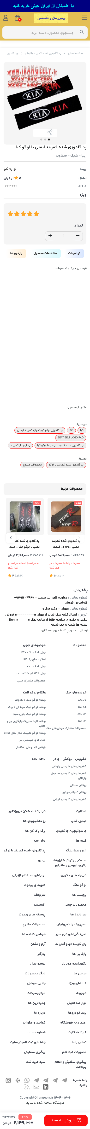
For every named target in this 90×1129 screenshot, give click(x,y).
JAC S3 (82, 714)
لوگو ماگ (79, 885)
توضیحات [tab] (74, 253)
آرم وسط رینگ (76, 850)
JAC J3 (82, 721)
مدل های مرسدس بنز (32, 740)
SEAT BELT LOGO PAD (71, 438)
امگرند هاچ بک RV (35, 659)
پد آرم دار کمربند (20, 445)
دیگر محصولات (35, 973)
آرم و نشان (38, 944)
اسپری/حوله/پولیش (71, 924)
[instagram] (8, 1081)
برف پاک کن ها (35, 831)
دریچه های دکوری (73, 875)
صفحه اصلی (75, 53)
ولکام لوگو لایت (34, 692)
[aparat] (17, 1081)
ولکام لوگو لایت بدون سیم (29, 714)
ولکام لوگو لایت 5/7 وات (30, 700)
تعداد (78, 225)
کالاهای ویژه (77, 983)
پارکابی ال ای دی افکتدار (31, 747)
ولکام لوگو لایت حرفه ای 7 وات (27, 707)
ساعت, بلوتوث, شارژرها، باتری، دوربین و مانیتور (69, 863)
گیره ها (81, 841)
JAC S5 (82, 707)
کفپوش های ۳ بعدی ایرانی (69, 799)
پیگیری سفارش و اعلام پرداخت (70, 1064)
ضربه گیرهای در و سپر (71, 934)
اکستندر (40, 905)
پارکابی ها (79, 954)
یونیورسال (38, 963)
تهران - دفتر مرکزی (55, 608)
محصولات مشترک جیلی (31, 681)
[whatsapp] (27, 1081)
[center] (82, 32)
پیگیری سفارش (35, 1052)
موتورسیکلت (36, 993)
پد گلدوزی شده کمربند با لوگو (43, 53)
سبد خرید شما (36, 1062)
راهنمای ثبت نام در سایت (28, 1042)
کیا (82, 430)
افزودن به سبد (64, 1120)
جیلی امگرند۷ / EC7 (33, 652)
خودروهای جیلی (34, 645)
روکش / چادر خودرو (74, 792)
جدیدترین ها (37, 1003)
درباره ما (40, 1013)
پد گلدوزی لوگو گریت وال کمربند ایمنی (40, 430)
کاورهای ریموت (35, 885)
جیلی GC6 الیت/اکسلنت (31, 673)
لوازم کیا (10, 169)
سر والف (40, 895)
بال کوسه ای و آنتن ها (70, 944)
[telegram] (64, 1081)
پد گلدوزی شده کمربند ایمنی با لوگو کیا (60, 445)
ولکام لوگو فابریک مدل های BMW (25, 733)
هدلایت (81, 811)
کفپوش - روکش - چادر (69, 759)
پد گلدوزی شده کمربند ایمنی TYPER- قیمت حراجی (66, 544)
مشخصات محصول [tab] (45, 253)
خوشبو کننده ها (34, 934)
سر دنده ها (78, 914)
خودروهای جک (76, 692)
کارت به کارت (77, 1032)
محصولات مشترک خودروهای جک (66, 728)
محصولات (79, 645)
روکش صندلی (78, 785)
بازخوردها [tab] (16, 253)
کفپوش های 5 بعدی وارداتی (69, 766)
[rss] (27, 1087)
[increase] (50, 236)
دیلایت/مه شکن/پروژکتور (27, 811)
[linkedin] (45, 1087)
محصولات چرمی (75, 905)
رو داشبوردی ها (34, 821)
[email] (36, 1087)
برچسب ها (79, 895)
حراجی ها (80, 973)
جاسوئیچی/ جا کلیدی (71, 831)
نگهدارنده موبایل (74, 963)
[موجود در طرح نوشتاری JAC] (25, 516)
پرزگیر (41, 954)
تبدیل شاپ (78, 821)
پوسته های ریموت (32, 914)
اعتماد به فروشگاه (73, 1022)
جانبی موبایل (36, 983)
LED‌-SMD (39, 759)
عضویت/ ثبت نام (74, 1052)
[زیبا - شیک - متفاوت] (66, 516)
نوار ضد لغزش (76, 1003)
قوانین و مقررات (34, 1022)
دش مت (40, 841)
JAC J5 (82, 700)
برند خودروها (77, 1013)
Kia (71, 430)
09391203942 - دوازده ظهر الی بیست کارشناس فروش (51, 600)
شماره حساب (37, 1032)
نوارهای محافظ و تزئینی (29, 875)
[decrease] (78, 236)
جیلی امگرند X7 (36, 666)
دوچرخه (81, 993)
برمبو (42, 860)
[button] (79, 538)
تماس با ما (79, 1042)
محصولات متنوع (32, 465)
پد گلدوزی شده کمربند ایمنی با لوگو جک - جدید (24, 544)
